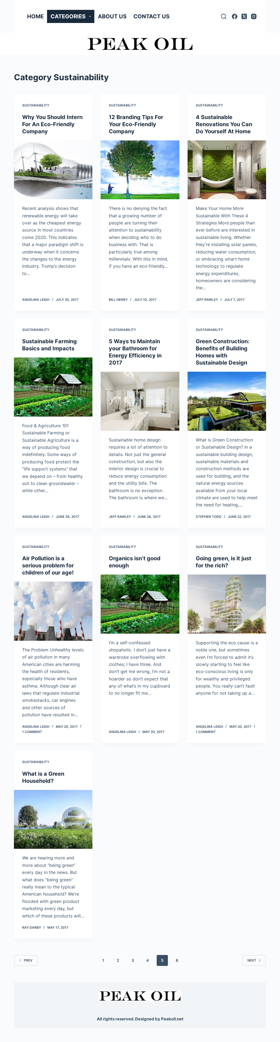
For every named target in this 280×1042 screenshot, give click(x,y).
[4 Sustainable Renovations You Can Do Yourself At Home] (227, 169)
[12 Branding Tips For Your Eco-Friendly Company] (140, 169)
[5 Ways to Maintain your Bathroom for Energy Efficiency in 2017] (140, 401)
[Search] (223, 16)
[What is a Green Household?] (53, 819)
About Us (112, 16)
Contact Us (151, 16)
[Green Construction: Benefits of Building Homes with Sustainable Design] (227, 401)
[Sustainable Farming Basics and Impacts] (53, 386)
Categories (68, 16)
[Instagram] (253, 16)
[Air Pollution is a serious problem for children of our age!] (53, 611)
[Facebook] (234, 16)
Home (35, 16)
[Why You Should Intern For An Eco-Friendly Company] (53, 169)
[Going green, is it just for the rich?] (227, 604)
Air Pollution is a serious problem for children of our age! (48, 565)
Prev (28, 960)
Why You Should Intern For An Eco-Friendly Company (52, 124)
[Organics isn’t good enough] (140, 604)
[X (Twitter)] (244, 16)
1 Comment (32, 732)
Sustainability (35, 105)
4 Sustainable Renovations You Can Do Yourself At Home (224, 124)
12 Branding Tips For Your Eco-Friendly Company (136, 124)
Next (251, 960)
